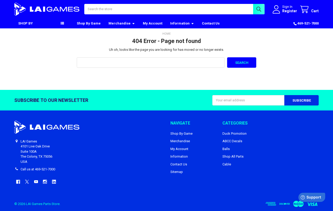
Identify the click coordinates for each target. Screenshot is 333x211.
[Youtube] (36, 181)
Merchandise (119, 23)
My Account (152, 23)
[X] (27, 181)
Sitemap (176, 172)
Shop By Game (89, 23)
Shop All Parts (233, 156)
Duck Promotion (234, 133)
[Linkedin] (54, 181)
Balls (226, 149)
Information (180, 23)
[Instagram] (45, 181)
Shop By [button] (25, 23)
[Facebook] (18, 181)
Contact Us (211, 23)
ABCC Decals (232, 141)
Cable (226, 164)
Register (289, 11)
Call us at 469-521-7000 (38, 169)
